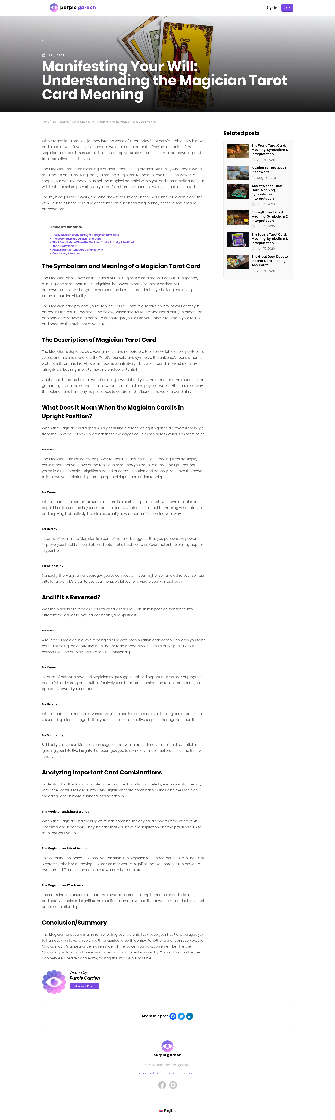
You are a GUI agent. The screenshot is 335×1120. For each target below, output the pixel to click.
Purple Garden (85, 978)
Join (287, 8)
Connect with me (84, 986)
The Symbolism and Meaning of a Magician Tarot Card (85, 235)
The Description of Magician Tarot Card (76, 238)
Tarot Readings (60, 121)
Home (45, 121)
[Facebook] (173, 1016)
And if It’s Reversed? (64, 246)
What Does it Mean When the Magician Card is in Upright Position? (93, 242)
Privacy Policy (148, 1073)
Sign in (272, 7)
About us (190, 1073)
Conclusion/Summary (66, 253)
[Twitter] (181, 1016)
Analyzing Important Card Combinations (77, 249)
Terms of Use (171, 1073)
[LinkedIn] (189, 1016)
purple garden (167, 1054)
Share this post (155, 1015)
